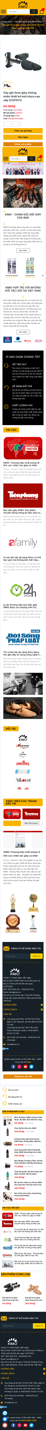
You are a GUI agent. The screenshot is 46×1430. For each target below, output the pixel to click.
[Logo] (23, 4)
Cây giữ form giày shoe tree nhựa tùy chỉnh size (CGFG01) (11, 1300)
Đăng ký (36, 956)
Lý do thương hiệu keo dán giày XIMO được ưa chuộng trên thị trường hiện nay (20, 607)
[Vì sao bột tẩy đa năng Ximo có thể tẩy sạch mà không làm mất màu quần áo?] (23, 543)
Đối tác (11, 728)
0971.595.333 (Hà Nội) (17, 1037)
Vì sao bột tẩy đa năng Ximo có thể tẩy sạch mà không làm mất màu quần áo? (22, 560)
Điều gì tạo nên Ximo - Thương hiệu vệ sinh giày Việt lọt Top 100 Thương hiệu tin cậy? (28, 1255)
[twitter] (31, 1067)
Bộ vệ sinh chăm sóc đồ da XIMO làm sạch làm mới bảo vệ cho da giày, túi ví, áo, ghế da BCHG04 (28, 1184)
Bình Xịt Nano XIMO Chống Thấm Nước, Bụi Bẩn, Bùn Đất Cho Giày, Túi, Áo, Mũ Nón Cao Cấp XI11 (28, 1119)
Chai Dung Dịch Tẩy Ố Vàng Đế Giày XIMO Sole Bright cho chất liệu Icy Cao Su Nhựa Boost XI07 (27, 1152)
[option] (11, 1292)
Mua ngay (23, 137)
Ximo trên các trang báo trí (21, 802)
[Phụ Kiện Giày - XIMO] (23, 738)
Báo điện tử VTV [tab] (12, 823)
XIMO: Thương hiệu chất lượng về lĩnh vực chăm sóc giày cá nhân (21, 464)
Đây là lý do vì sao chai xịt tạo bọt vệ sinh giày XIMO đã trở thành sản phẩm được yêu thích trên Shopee (29, 1263)
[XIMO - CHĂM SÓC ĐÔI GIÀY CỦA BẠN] (15, 972)
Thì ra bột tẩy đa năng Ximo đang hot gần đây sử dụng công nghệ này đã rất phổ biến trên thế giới (22, 654)
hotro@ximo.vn (13, 1044)
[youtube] (25, 1067)
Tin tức (11, 430)
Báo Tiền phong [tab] (31, 823)
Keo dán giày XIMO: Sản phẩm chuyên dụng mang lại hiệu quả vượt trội (22, 512)
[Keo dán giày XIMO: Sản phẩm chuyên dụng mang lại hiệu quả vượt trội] (23, 495)
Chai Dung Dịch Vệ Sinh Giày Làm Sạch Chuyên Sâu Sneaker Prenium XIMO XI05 (28, 1173)
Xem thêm (23, 250)
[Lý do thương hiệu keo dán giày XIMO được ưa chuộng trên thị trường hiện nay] (23, 590)
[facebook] (13, 1067)
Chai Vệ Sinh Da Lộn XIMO (25, 1128)
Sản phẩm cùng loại (15, 1274)
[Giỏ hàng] (42, 13)
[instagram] (19, 1067)
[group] (23, 61)
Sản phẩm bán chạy (13, 1111)
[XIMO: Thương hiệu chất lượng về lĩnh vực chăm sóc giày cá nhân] (23, 448)
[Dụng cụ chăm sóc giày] (30, 266)
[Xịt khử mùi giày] (11, 266)
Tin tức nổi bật (11, 1208)
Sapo (29, 1062)
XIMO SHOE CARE (29, 1420)
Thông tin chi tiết (23, 1076)
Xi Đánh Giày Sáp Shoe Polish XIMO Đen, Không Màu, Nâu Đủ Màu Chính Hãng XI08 (27, 1141)
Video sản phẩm (23, 144)
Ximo (17, 116)
